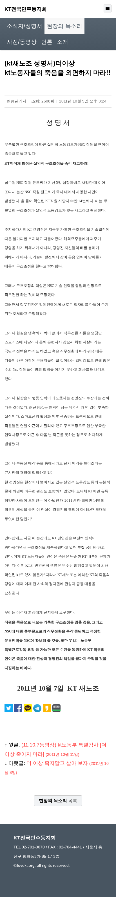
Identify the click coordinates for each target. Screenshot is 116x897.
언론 (46, 42)
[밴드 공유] (56, 708)
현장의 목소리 (64, 26)
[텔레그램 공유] (38, 708)
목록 (58, 800)
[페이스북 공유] (19, 708)
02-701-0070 (33, 847)
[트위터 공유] (9, 708)
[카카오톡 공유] (28, 708)
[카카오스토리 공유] (47, 708)
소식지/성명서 (24, 26)
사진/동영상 (22, 42)
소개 (62, 42)
